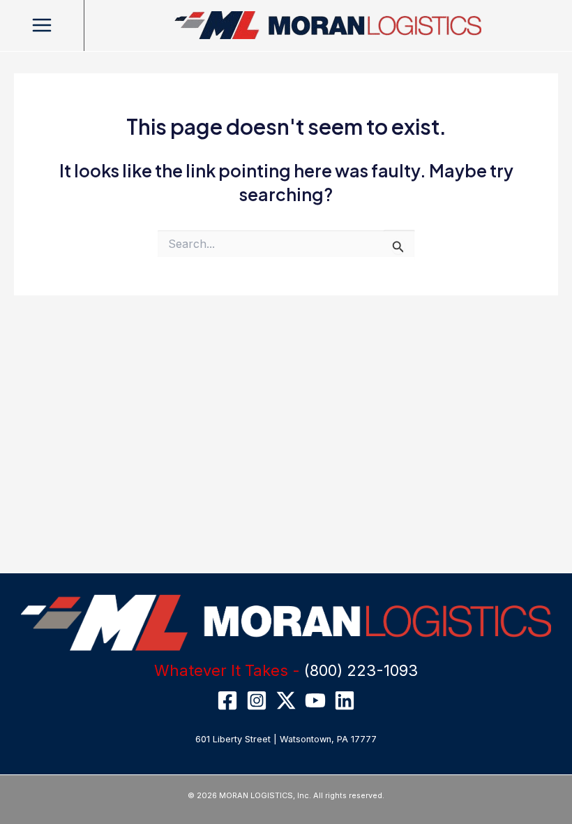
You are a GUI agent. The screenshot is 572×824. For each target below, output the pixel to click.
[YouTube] (315, 700)
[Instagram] (256, 700)
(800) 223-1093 (361, 670)
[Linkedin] (344, 700)
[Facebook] (227, 700)
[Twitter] (286, 700)
